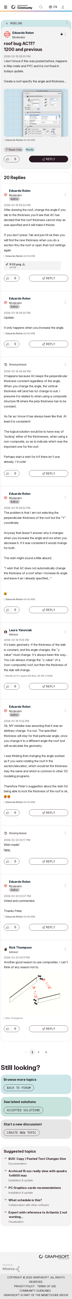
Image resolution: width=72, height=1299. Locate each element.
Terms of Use (46, 1286)
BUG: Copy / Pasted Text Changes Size (37, 1159)
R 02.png (15, 264)
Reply (50, 159)
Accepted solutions (23, 1110)
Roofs (29, 149)
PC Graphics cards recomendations (34, 1188)
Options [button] (66, 22)
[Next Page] (46, 1052)
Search (41, 7)
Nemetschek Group (54, 1295)
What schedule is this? (25, 1200)
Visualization (16, 1221)
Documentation (17, 1163)
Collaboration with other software (28, 1205)
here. (7, 850)
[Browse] (6, 7)
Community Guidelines (35, 1290)
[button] (7, 159)
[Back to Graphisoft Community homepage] (22, 6)
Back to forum (19, 1088)
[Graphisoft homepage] (54, 1257)
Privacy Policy (24, 1286)
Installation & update (20, 1180)
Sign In (64, 7)
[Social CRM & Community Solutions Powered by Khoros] (11, 1267)
